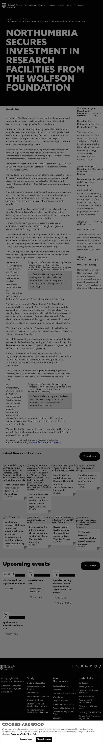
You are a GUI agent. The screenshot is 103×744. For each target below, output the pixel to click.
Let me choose (26, 739)
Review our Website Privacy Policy (24, 734)
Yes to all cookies (44, 739)
